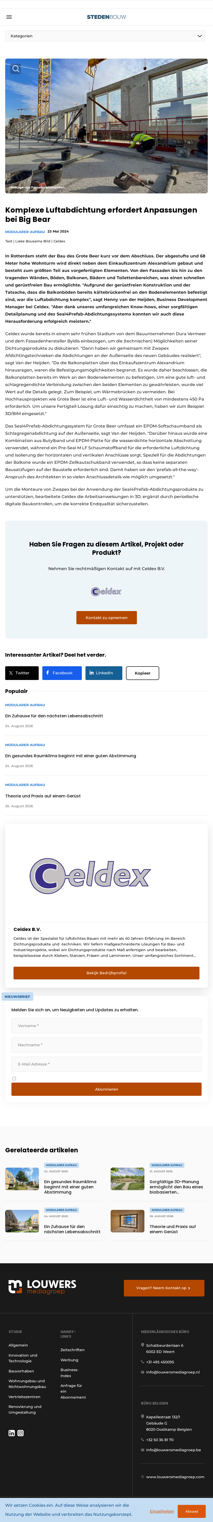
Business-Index (69, 1372)
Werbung (69, 1360)
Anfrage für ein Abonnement (73, 1391)
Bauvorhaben (21, 1371)
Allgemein (18, 1345)
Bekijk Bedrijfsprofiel (106, 973)
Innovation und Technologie (23, 1358)
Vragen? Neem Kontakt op (161, 1288)
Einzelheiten (162, 1511)
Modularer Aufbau (25, 232)
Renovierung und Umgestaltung (25, 1409)
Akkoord (191, 1511)
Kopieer (142, 673)
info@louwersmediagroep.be (173, 1450)
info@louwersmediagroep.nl (173, 1372)
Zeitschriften (73, 1350)
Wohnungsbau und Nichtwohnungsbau (27, 1384)
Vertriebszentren (25, 1396)
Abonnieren (106, 1089)
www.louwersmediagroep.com (175, 1477)
